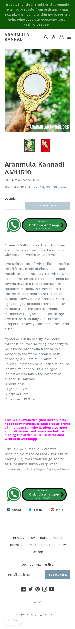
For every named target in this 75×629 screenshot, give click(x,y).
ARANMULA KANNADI (17, 36)
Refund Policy (51, 538)
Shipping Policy (53, 545)
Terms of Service (22, 545)
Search (37, 552)
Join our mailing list (37, 565)
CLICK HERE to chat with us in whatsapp (34, 437)
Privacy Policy (24, 538)
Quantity (10, 198)
